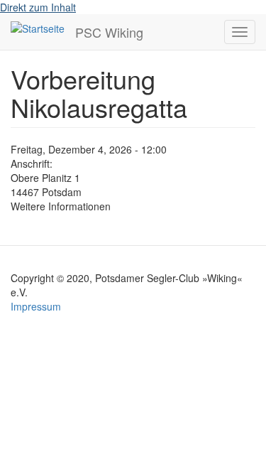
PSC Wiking (109, 32)
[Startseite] (37, 28)
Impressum (36, 306)
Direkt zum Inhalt (38, 7)
